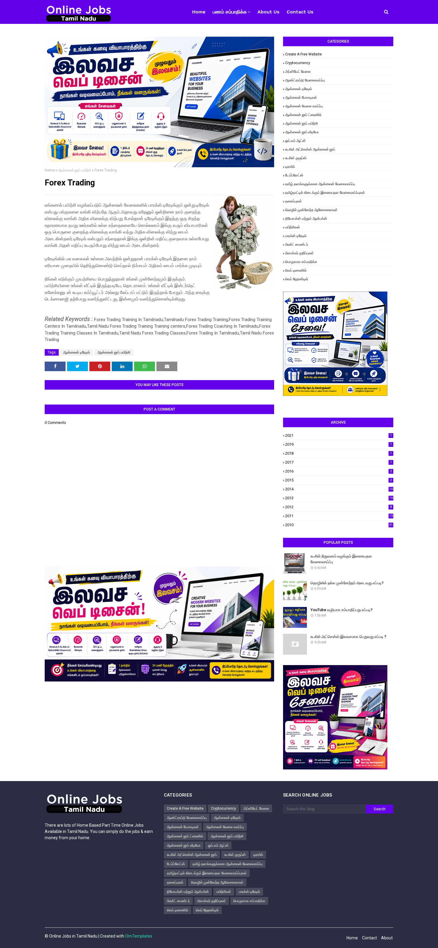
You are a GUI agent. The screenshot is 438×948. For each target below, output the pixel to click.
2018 (338, 453)
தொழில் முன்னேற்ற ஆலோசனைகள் (311, 210)
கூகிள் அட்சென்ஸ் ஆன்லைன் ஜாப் (310, 149)
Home (50, 170)
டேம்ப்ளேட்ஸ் (294, 175)
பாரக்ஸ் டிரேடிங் (296, 236)
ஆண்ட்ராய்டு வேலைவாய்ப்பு (305, 80)
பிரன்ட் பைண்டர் (296, 244)
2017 (338, 462)
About (387, 937)
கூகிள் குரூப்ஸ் (296, 158)
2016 (338, 471)
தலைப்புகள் (293, 201)
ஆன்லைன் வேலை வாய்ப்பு (304, 106)
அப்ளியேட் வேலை (298, 71)
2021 (338, 435)
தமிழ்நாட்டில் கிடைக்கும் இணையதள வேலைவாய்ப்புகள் (325, 192)
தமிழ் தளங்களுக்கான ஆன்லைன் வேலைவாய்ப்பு (320, 184)
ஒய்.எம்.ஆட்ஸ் (295, 141)
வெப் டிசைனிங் (296, 270)
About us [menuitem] (268, 12)
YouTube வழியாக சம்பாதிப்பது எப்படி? (341, 610)
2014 (339, 489)
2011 (339, 516)
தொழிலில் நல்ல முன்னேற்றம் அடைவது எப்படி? (346, 583)
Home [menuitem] (199, 12)
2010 (339, 525)
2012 (338, 507)
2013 (339, 498)
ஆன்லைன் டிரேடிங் (76, 352)
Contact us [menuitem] (300, 12)
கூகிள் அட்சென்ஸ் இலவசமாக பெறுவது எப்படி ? (348, 636)
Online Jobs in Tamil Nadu (73, 936)
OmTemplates (138, 936)
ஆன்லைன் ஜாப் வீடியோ (302, 132)
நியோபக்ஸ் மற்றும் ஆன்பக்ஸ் (306, 218)
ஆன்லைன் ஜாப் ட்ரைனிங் (303, 115)
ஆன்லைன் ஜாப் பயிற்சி (74, 170)
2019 (338, 444)
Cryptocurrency (297, 63)
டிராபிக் (290, 167)
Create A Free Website (303, 54)
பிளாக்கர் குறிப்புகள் (299, 253)
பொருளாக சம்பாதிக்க (301, 262)
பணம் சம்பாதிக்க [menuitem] (230, 12)
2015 (338, 480)
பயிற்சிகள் (292, 227)
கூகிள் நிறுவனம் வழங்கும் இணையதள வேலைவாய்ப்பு (341, 559)
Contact (369, 937)
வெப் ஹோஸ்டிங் (296, 279)
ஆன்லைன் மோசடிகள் (301, 97)
